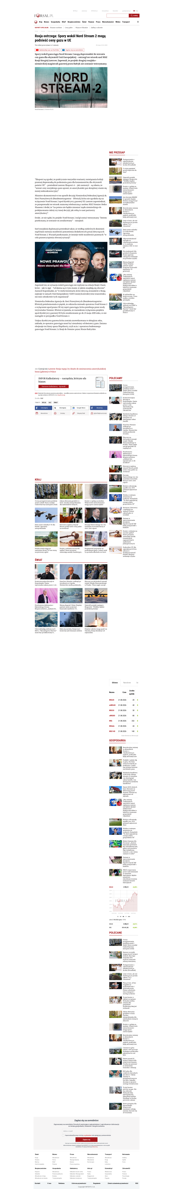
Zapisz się (86, 1140)
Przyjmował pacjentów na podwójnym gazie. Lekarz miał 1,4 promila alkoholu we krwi (96, 550)
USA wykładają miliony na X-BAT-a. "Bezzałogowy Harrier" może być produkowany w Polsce (46, 630)
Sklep (136, 11)
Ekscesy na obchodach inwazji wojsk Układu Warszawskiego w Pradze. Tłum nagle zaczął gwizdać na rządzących (96, 583)
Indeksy (124, 1157)
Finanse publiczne (57, 1174)
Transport (108, 1154)
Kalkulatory (74, 1168)
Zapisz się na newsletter (74, 50)
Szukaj (135, 15)
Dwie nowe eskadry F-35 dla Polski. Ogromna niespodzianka (45, 526)
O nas (49, 1183)
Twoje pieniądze (57, 1178)
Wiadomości (108, 1171)
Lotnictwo (107, 1164)
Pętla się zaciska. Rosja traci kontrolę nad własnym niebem (71, 630)
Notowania (126, 1154)
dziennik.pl (84, 11)
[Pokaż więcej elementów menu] (137, 22)
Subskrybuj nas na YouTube (49, 50)
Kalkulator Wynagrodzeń (77, 1174)
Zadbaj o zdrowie (97, 27)
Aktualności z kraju (40, 1176)
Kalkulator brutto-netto (76, 1171)
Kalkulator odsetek (75, 1176)
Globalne (37, 1174)
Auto (106, 1176)
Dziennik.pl (108, 1168)
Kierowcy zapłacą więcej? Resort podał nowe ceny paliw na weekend (71, 526)
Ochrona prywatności (79, 1183)
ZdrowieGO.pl (105, 11)
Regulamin (96, 1183)
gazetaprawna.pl (126, 11)
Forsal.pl (43, 31)
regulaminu (87, 1135)
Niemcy (37, 1162)
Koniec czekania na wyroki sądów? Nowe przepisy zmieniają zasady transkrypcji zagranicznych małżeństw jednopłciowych (71, 550)
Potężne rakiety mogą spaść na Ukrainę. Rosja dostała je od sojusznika (96, 630)
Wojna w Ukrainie (82, 27)
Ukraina (37, 1160)
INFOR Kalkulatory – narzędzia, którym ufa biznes (62, 380)
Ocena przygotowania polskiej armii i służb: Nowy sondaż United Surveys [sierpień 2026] (46, 502)
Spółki (124, 1160)
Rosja (44, 402)
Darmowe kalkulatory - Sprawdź (53, 386)
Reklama (61, 1183)
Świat (37, 1154)
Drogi (106, 1160)
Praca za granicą (74, 1164)
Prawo (89, 1171)
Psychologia (125, 1176)
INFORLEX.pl (94, 11)
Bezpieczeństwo (40, 1168)
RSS (136, 1183)
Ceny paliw (69, 27)
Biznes (54, 1154)
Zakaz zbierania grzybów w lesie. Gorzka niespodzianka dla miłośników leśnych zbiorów (70, 502)
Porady (124, 1178)
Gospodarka (56, 1168)
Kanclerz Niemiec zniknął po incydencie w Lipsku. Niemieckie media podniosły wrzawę (70, 583)
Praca (72, 1154)
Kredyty (54, 1176)
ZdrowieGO (126, 1168)
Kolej (106, 1162)
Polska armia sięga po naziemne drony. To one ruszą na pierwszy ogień (46, 550)
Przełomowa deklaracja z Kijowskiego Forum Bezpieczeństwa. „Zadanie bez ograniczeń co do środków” (46, 607)
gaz (50, 402)
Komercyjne (90, 1162)
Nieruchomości (92, 1154)
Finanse (54, 1164)
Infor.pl (89, 1168)
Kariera (72, 1162)
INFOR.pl (75, 11)
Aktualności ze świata (41, 1178)
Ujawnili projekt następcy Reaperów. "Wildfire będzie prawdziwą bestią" (94, 607)
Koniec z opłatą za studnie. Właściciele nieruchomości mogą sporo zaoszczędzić (95, 502)
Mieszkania (90, 1160)
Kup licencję (61, 395)
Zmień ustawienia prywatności (118, 1183)
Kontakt (37, 1183)
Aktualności (55, 1157)
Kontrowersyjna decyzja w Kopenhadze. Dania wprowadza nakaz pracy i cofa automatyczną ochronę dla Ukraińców (46, 583)
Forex (124, 1162)
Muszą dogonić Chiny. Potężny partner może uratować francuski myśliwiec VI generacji (71, 607)
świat (56, 402)
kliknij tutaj (95, 1146)
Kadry (89, 1174)
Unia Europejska (39, 1164)
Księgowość (90, 1176)
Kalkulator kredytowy (76, 1178)
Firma (54, 1160)
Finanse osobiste (56, 27)
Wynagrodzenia (74, 1160)
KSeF (53, 1162)
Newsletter (115, 11)
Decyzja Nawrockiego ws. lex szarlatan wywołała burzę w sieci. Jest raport (95, 526)
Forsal (36, 31)
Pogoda (107, 1178)
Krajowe (37, 1171)
